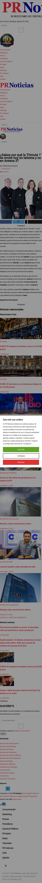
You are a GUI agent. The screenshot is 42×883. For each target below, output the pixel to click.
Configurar (21, 456)
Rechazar (21, 462)
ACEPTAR (21, 449)
